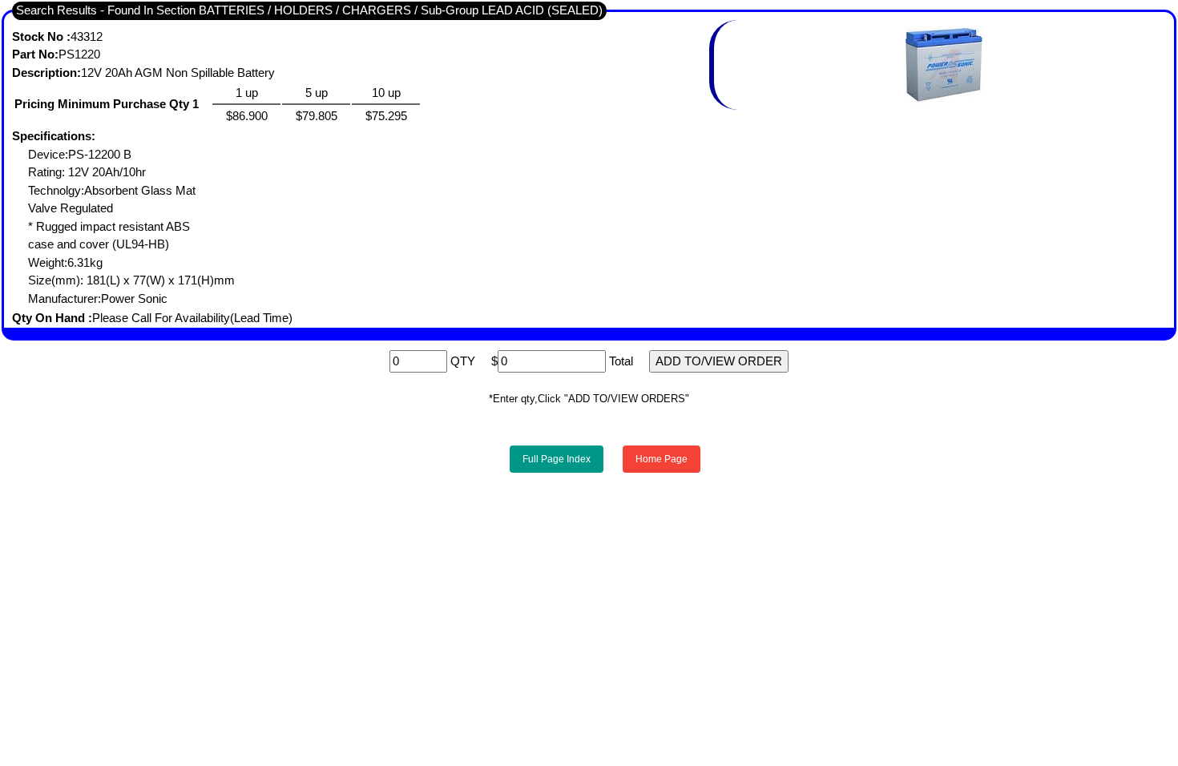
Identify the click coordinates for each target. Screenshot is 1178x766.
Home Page (661, 459)
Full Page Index (556, 459)
